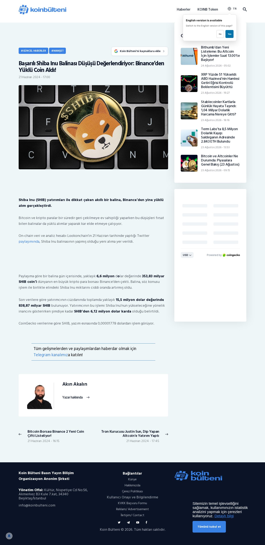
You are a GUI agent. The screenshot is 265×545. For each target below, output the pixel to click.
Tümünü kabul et (209, 526)
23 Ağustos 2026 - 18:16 (215, 120)
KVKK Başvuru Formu (132, 503)
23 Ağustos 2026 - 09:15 (215, 170)
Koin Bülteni (110, 530)
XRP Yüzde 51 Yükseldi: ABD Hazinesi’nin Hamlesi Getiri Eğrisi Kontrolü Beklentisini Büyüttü (220, 81)
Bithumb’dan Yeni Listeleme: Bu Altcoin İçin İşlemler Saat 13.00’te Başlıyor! (220, 53)
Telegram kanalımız (51, 354)
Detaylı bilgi (224, 516)
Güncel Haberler (34, 50)
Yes (229, 34)
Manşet (58, 50)
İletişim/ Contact (132, 515)
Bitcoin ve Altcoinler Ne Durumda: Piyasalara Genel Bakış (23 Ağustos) (220, 160)
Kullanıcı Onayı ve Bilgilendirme (132, 497)
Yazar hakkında (72, 398)
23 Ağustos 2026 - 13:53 (215, 147)
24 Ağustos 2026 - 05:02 (216, 65)
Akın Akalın (74, 384)
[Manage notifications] (9, 536)
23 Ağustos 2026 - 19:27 (215, 92)
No (220, 34)
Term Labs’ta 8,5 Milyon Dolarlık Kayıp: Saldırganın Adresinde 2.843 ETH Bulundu (219, 135)
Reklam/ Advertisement (132, 509)
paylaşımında (29, 242)
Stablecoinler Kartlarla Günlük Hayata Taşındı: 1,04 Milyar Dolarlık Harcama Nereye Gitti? (218, 108)
